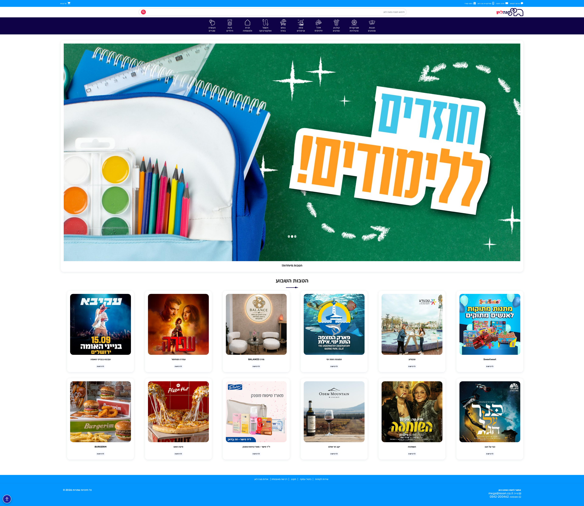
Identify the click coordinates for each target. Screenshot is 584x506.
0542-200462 (499, 496)
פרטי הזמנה (500, 4)
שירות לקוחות (515, 4)
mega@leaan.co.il (500, 493)
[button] (372, 26)
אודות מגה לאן (261, 479)
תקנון (293, 479)
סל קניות (64, 4)
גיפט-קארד (468, 4)
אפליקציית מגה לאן (485, 4)
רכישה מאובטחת (279, 479)
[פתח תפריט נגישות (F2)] (7, 499)
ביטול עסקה (305, 479)
